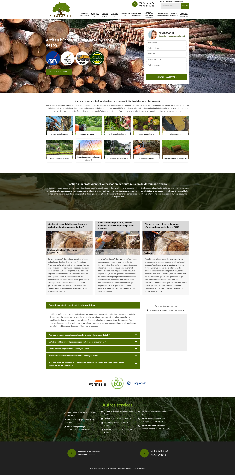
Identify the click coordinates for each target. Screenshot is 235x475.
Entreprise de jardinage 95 (136, 15)
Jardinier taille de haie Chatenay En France (118, 431)
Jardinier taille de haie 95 (105, 15)
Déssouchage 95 (125, 15)
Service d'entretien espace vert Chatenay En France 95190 (153, 420)
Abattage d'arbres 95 (174, 15)
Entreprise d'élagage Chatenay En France (80, 421)
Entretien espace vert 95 (95, 15)
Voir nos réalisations (59, 72)
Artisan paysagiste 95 (114, 15)
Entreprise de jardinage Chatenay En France (118, 412)
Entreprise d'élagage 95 (84, 15)
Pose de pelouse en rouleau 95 (184, 15)
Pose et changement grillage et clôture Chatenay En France (79, 428)
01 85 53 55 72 (146, 3)
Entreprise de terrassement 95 (163, 15)
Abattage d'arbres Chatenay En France (153, 412)
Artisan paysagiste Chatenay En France (116, 424)
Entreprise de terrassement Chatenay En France (81, 414)
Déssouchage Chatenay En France (117, 418)
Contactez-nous (139, 468)
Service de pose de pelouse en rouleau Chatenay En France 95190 (155, 427)
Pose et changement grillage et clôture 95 (148, 14)
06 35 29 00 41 (146, 6)
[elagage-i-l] (60, 9)
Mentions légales (124, 468)
